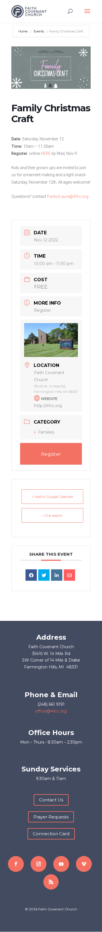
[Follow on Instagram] (38, 864)
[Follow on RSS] (51, 882)
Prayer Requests (51, 817)
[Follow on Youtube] (61, 864)
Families (46, 432)
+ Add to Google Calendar (52, 496)
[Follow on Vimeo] (84, 864)
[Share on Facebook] (31, 575)
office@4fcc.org (51, 711)
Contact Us (51, 799)
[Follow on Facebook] (16, 864)
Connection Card (51, 833)
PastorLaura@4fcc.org (67, 196)
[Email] (69, 575)
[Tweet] (44, 575)
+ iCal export (52, 515)
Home (23, 31)
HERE (46, 153)
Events (39, 31)
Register (42, 310)
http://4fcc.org (48, 405)
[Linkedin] (56, 575)
